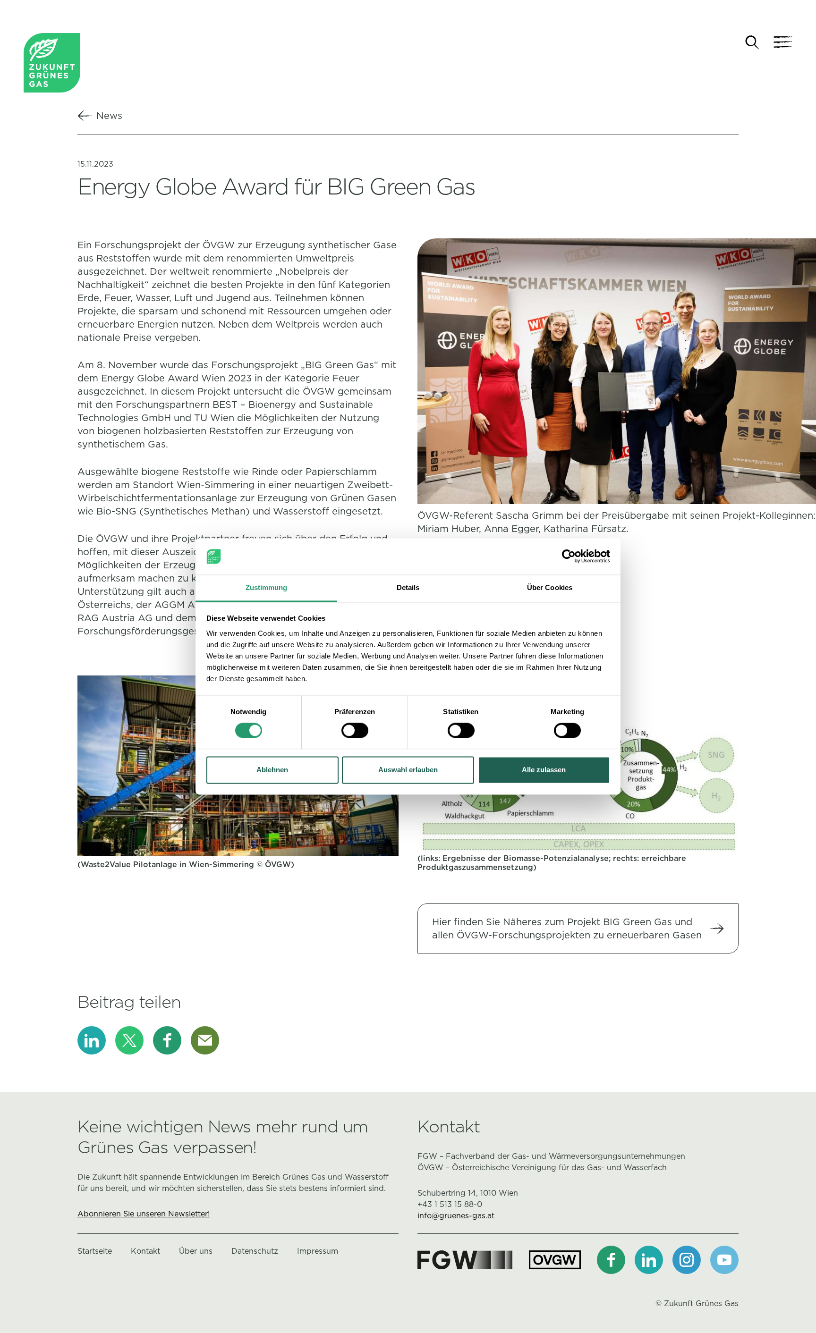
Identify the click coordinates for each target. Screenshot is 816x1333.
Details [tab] (408, 587)
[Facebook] (167, 1040)
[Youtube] (724, 1260)
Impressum (317, 1251)
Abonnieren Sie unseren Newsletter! (143, 1213)
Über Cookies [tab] (549, 587)
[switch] (354, 730)
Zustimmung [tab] (267, 587)
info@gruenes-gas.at (455, 1215)
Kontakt (145, 1251)
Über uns (195, 1251)
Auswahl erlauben (408, 770)
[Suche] (752, 42)
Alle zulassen (544, 770)
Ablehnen (272, 770)
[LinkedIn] (91, 1040)
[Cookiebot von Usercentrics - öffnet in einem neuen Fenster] (568, 556)
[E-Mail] (205, 1040)
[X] (129, 1040)
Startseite (94, 1251)
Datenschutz (254, 1251)
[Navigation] (783, 42)
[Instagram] (686, 1260)
